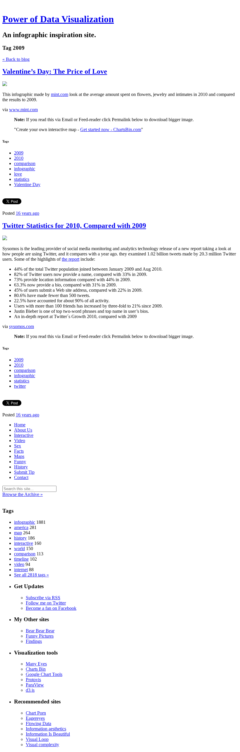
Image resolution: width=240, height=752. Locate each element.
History (21, 466)
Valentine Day (27, 184)
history (20, 537)
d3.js (30, 690)
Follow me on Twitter (46, 602)
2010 (18, 158)
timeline (21, 559)
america (21, 527)
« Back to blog (16, 59)
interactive (23, 543)
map (18, 532)
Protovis (33, 679)
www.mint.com (23, 109)
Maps (19, 456)
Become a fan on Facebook (51, 608)
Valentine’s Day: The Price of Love (54, 71)
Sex (17, 445)
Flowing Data (38, 723)
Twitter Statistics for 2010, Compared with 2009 (74, 225)
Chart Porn (36, 712)
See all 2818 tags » (31, 574)
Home (19, 424)
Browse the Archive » (22, 494)
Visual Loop (37, 739)
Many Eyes (36, 663)
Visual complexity (42, 744)
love (18, 173)
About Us (23, 429)
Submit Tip (24, 472)
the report (70, 259)
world (19, 548)
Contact (21, 477)
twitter (20, 386)
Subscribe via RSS (43, 597)
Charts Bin (36, 669)
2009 (18, 152)
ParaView (35, 684)
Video (19, 440)
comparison (24, 163)
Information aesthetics (46, 728)
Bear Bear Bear (40, 630)
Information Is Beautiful (48, 734)
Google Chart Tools (44, 674)
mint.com (59, 94)
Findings (34, 641)
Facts (19, 451)
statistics (21, 179)
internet (21, 569)
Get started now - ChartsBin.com (110, 129)
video (19, 564)
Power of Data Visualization (58, 19)
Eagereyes (35, 718)
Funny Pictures (40, 635)
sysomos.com (21, 326)
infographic (24, 168)
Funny (20, 461)
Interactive (23, 435)
